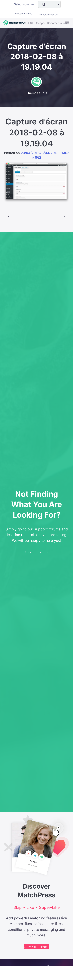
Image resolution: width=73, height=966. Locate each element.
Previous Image (8, 216)
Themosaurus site (22, 13)
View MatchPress (36, 947)
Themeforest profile (48, 14)
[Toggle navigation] (67, 22)
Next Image (64, 216)
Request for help (36, 552)
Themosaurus (36, 93)
